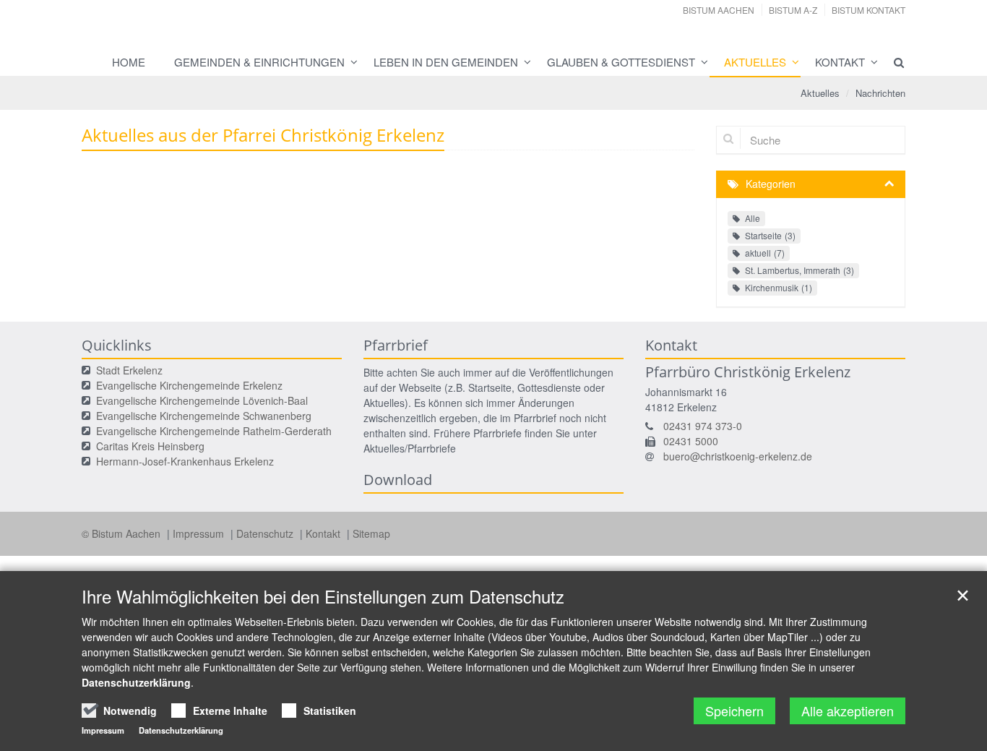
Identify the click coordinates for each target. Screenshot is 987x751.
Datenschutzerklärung (136, 682)
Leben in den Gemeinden (446, 61)
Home (128, 61)
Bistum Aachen (718, 10)
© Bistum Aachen (122, 533)
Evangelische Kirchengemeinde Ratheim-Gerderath (214, 431)
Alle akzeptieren (847, 710)
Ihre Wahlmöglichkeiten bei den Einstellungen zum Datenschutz (323, 596)
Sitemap (371, 533)
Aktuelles (755, 61)
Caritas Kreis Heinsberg (150, 446)
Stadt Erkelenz (129, 370)
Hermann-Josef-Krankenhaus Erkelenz (185, 461)
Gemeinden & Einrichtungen (259, 61)
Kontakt (840, 61)
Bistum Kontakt (868, 10)
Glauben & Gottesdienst (621, 61)
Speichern (734, 710)
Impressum (200, 533)
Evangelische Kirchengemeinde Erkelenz (189, 385)
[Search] (892, 62)
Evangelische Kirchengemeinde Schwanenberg (203, 415)
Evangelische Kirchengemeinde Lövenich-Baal (202, 400)
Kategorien (771, 183)
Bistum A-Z (793, 10)
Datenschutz (266, 533)
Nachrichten (880, 93)
